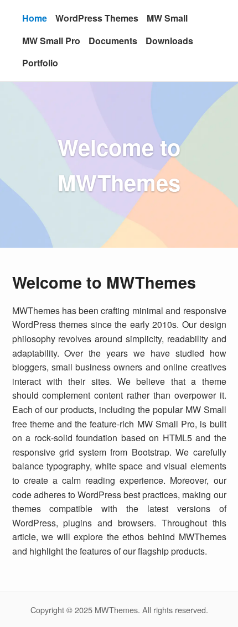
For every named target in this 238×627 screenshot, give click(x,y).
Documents (113, 40)
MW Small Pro (51, 40)
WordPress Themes (96, 18)
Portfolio (40, 62)
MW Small (167, 18)
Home (34, 18)
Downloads (169, 40)
